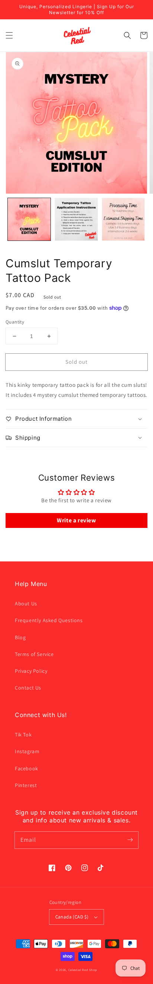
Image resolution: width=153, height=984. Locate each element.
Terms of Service (34, 654)
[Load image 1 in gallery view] (29, 219)
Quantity (15, 322)
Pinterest (26, 785)
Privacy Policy (31, 671)
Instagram (27, 751)
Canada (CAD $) (72, 917)
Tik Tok (23, 734)
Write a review (76, 520)
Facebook (26, 768)
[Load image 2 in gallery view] (76, 219)
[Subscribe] (130, 840)
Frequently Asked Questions (49, 620)
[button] (9, 35)
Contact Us (28, 687)
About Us (26, 603)
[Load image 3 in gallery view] (123, 219)
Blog (20, 637)
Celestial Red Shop (83, 970)
